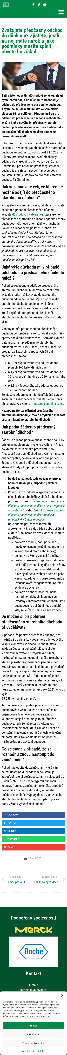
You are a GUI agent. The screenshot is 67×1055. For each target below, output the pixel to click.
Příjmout (34, 1025)
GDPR (41, 1051)
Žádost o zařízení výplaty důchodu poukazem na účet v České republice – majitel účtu (36, 505)
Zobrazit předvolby (33, 1043)
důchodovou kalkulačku (27, 214)
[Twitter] (39, 4)
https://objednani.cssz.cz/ (47, 404)
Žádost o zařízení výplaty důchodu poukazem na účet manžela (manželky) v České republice (36, 514)
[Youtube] (45, 4)
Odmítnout (33, 1034)
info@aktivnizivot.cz (33, 990)
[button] (62, 995)
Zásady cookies (29, 1051)
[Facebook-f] (33, 4)
